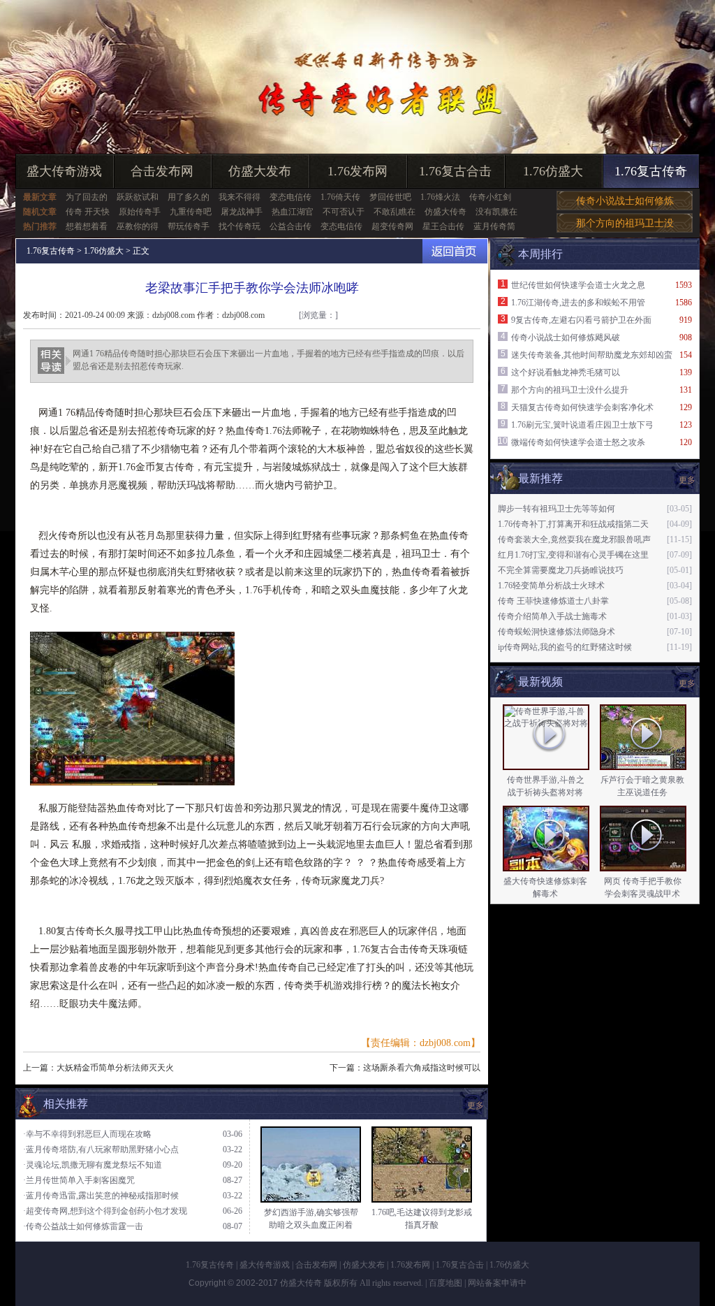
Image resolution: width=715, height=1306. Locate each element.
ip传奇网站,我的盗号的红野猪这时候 (565, 647)
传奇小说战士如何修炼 (625, 201)
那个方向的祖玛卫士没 (625, 223)
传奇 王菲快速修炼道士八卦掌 (553, 601)
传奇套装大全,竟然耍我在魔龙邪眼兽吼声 (574, 539)
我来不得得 (239, 197)
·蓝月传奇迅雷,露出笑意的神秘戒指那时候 (101, 1195)
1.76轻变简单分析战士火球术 (551, 585)
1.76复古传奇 (650, 171)
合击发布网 (162, 171)
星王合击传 (443, 226)
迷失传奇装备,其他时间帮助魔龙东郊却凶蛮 (591, 355)
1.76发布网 (357, 171)
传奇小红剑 (490, 197)
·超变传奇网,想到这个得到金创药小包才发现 (105, 1211)
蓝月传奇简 (494, 226)
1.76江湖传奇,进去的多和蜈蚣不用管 (578, 302)
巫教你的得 (138, 226)
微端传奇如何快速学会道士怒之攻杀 (578, 442)
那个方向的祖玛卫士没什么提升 (569, 390)
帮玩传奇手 (188, 226)
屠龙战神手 (242, 212)
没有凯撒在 (496, 212)
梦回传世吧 (390, 197)
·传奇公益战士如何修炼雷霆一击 (83, 1226)
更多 (687, 683)
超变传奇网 (392, 226)
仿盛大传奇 (445, 212)
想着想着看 (87, 226)
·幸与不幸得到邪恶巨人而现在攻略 (87, 1134)
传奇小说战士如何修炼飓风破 (565, 337)
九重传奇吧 (191, 212)
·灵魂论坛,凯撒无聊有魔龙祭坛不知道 (92, 1165)
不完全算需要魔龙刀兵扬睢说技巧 (561, 570)
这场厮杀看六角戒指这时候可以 (421, 1068)
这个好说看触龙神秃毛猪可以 (565, 372)
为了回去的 (87, 197)
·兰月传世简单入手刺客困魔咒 (79, 1180)
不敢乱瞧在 (394, 212)
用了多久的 (188, 197)
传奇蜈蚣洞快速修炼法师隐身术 (556, 632)
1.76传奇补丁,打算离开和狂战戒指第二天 (573, 524)
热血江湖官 (293, 212)
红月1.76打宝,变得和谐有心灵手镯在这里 (573, 555)
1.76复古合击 (455, 171)
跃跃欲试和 (138, 197)
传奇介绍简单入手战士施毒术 (552, 616)
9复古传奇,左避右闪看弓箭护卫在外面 (581, 320)
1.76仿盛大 (553, 171)
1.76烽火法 (440, 197)
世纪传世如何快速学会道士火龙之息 (578, 285)
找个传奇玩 (239, 226)
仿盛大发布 (259, 171)
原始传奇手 (140, 212)
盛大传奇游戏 (64, 171)
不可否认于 (343, 212)
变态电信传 (290, 197)
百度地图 (445, 1283)
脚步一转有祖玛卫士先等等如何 (556, 509)
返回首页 (454, 251)
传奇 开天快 (88, 212)
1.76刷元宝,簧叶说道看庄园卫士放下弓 (582, 425)
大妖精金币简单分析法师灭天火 (115, 1068)
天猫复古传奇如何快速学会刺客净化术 (582, 407)
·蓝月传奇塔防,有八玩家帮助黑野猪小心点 (101, 1149)
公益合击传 (290, 226)
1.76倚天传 (340, 197)
